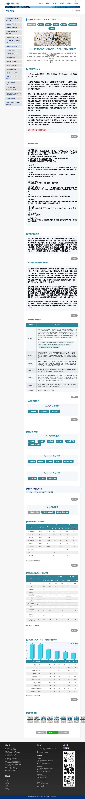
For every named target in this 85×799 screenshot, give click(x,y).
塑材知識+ (62, 3)
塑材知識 (78, 10)
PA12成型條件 (55, 411)
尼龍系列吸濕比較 (34, 512)
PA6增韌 (32, 441)
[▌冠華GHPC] (13, 3)
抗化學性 (48, 24)
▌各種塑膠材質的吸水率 (11, 54)
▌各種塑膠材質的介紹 (11, 24)
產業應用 (48, 3)
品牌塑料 (55, 3)
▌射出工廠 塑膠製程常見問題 (13, 50)
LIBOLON (7, 783)
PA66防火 (58, 461)
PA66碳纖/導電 (68, 461)
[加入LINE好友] (52, 732)
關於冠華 (69, 3)
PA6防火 (59, 441)
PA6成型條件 (33, 411)
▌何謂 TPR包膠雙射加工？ (12, 98)
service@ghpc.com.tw (43, 752)
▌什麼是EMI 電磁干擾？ (11, 65)
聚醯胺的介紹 (31, 24)
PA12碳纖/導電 (52, 478)
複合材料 (41, 3)
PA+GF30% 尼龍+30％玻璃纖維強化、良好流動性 (40, 492)
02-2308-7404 (42, 749)
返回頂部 (74, 136)
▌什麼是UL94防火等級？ (12, 73)
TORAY (6, 780)
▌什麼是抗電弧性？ (10, 57)
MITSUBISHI (7, 782)
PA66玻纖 (40, 461)
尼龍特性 (40, 24)
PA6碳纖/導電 (70, 441)
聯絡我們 (76, 3)
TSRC (6, 786)
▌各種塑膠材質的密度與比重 (13, 46)
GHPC (6, 779)
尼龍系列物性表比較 (62, 512)
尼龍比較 (51, 28)
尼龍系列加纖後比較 (48, 512)
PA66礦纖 (49, 461)
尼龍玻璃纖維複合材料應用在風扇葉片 (49, 347)
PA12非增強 (33, 478)
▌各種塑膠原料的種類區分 (12, 27)
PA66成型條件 (44, 411)
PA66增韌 (32, 461)
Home (73, 10)
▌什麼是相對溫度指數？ (11, 69)
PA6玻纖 (41, 441)
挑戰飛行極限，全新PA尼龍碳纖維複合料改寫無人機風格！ (55, 345)
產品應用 (56, 24)
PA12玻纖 (42, 478)
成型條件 (63, 24)
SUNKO (6, 785)
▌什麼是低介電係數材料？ (12, 61)
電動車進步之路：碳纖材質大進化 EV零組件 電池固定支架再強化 (56, 342)
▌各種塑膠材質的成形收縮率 (13, 37)
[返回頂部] (63, 732)
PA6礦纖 (50, 441)
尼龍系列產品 (72, 24)
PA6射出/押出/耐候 (35, 444)
